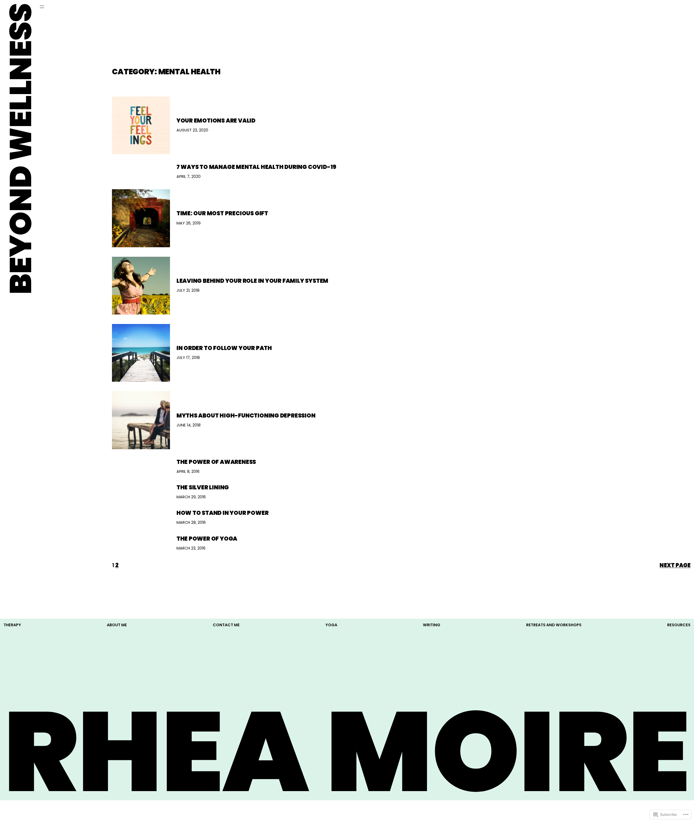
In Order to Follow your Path (224, 348)
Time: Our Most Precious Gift (222, 213)
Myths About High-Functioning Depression (246, 415)
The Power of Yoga (206, 538)
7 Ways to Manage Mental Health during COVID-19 (256, 167)
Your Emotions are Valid (215, 120)
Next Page (675, 565)
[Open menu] (42, 7)
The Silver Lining (202, 487)
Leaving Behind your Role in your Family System (252, 281)
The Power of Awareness (216, 462)
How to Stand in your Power (222, 513)
